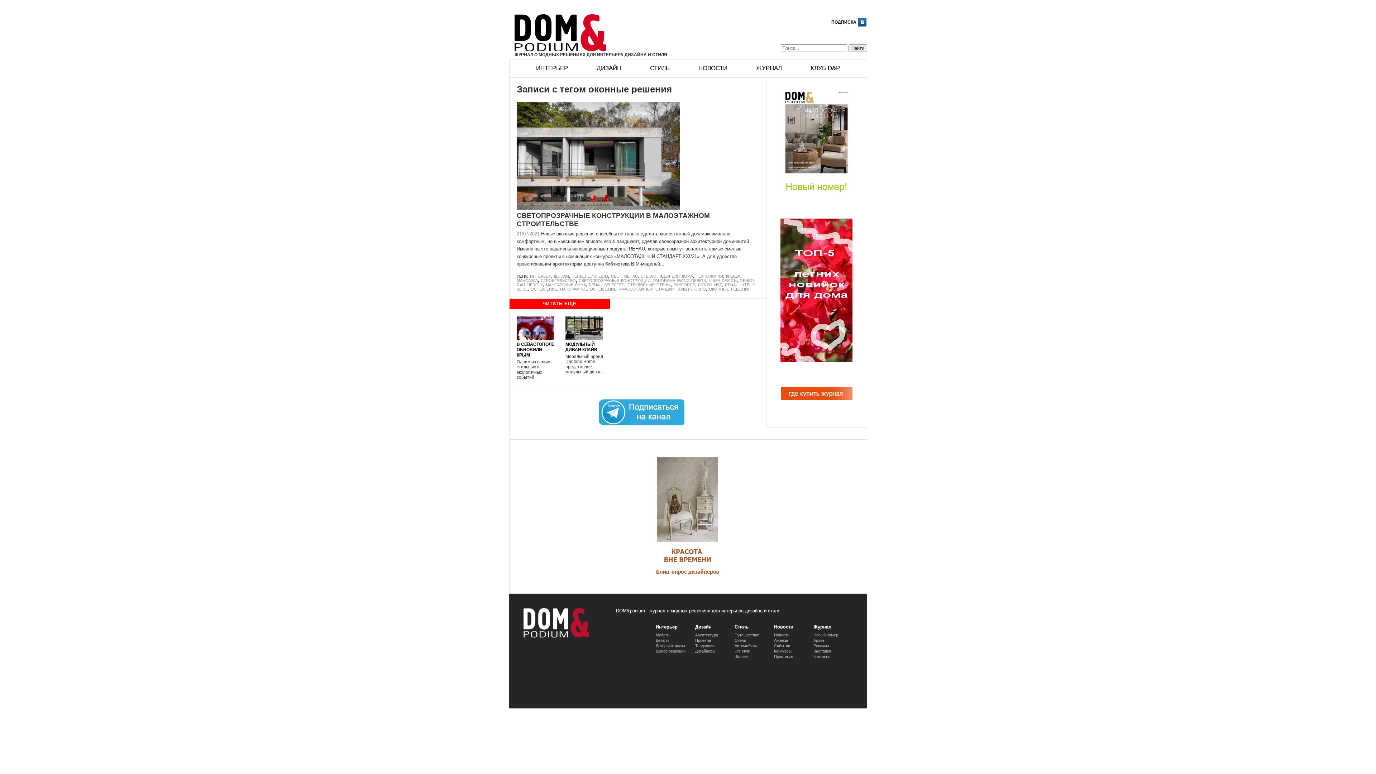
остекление (544, 289)
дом (603, 276)
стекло (648, 276)
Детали (561, 276)
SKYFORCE (684, 285)
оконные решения (730, 289)
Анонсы (781, 640)
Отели (740, 640)
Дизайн (609, 68)
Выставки (822, 651)
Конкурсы (783, 651)
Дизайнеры (705, 651)
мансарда (527, 280)
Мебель (663, 635)
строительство (558, 280)
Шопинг (741, 656)
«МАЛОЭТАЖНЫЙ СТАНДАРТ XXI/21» (655, 289)
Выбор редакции (670, 651)
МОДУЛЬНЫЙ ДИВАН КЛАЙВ (581, 347)
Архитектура (706, 635)
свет (616, 276)
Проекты (703, 640)
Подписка (843, 22)
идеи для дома (676, 276)
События (782, 646)
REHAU (631, 276)
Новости (712, 68)
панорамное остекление (588, 289)
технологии (709, 276)
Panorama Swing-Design (679, 280)
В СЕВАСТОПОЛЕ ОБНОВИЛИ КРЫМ (535, 349)
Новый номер (825, 635)
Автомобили (746, 646)
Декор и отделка (670, 646)
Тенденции (584, 276)
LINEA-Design (723, 280)
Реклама (821, 646)
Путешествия (747, 635)
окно (700, 289)
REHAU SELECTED (607, 285)
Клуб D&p (825, 68)
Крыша (733, 276)
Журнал (769, 68)
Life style (742, 651)
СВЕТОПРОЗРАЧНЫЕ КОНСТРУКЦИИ (614, 280)
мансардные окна (566, 285)
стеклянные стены (649, 285)
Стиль (660, 68)
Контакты (821, 656)
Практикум (784, 656)
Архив (819, 640)
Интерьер (552, 68)
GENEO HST (710, 285)
